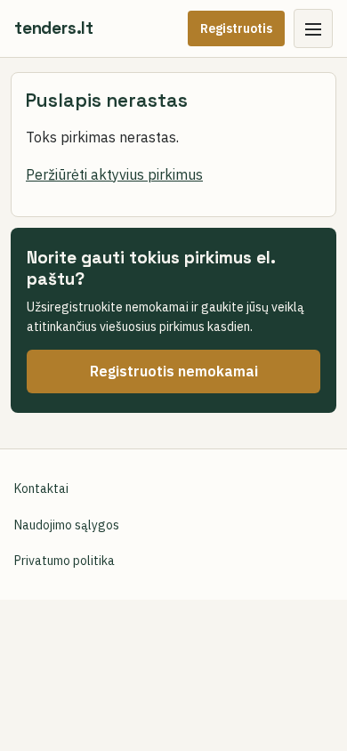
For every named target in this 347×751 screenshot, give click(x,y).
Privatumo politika (64, 561)
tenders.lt (53, 28)
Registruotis (236, 28)
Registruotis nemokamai (174, 371)
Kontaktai (41, 488)
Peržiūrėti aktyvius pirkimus (114, 174)
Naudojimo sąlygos (66, 525)
